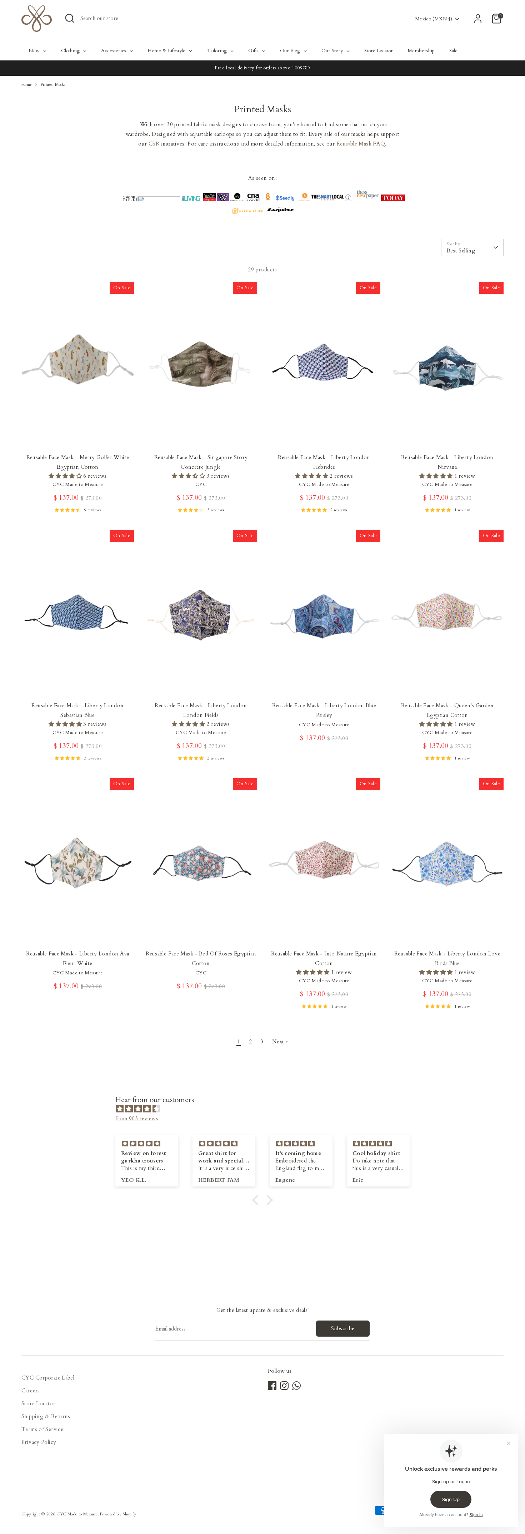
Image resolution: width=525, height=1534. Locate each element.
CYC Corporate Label (47, 1377)
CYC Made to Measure (77, 1514)
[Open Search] (69, 18)
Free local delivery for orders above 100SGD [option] (262, 68)
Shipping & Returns (45, 1416)
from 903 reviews (136, 1118)
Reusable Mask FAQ (360, 143)
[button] (257, 1200)
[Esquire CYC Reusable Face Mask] (281, 212)
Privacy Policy (38, 1442)
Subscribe (342, 1328)
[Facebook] (272, 1385)
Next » (280, 1041)
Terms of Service (42, 1429)
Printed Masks (53, 84)
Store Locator (38, 1403)
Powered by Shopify (118, 1514)
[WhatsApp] (296, 1385)
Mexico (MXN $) (433, 19)
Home (26, 84)
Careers (30, 1390)
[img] (266, 1109)
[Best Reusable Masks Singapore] (285, 199)
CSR (154, 143)
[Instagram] (284, 1385)
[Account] (478, 18)
